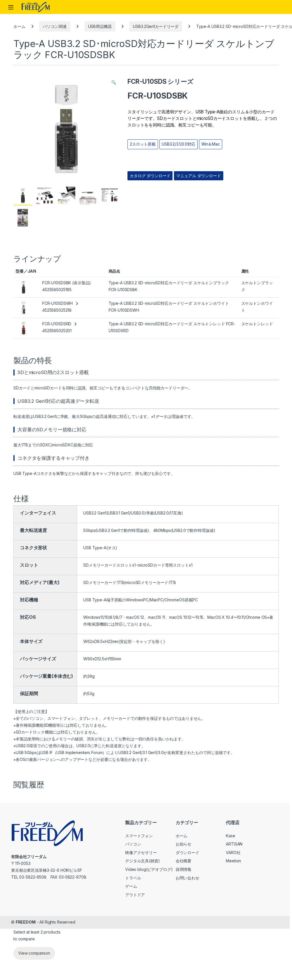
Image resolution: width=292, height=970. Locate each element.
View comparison (34, 953)
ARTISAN (234, 844)
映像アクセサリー (141, 852)
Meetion (233, 860)
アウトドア (135, 894)
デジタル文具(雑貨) (142, 860)
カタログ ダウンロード (150, 175)
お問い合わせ (187, 877)
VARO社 (233, 852)
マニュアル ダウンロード (198, 175)
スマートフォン (139, 835)
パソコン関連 (54, 26)
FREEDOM (26, 922)
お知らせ (183, 844)
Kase (230, 835)
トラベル (133, 877)
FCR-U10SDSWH (57, 303)
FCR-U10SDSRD (56, 323)
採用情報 (183, 869)
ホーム (19, 26)
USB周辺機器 (100, 26)
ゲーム (131, 886)
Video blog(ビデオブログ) (149, 869)
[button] (113, 82)
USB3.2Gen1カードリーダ (156, 26)
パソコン (133, 844)
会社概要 (183, 860)
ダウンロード (187, 852)
